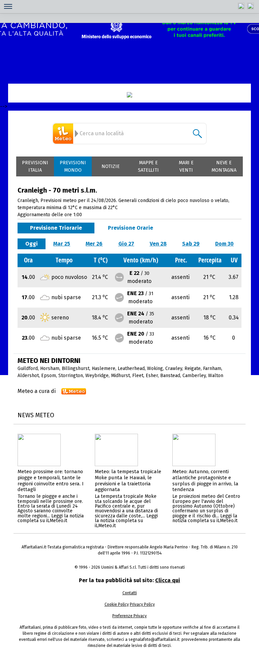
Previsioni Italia (35, 166)
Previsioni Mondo (73, 166)
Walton (215, 375)
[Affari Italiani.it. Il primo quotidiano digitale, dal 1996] (129, 94)
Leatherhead (131, 368)
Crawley (173, 368)
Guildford (28, 368)
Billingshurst (75, 368)
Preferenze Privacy (129, 616)
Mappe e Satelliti (148, 166)
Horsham (49, 368)
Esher (152, 375)
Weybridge (97, 375)
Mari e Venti (186, 166)
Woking (155, 368)
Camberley (194, 375)
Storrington (70, 375)
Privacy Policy (142, 604)
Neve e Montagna (224, 166)
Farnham (212, 368)
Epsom (48, 375)
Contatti (129, 593)
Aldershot (28, 375)
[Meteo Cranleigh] (64, 133)
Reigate (192, 368)
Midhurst (120, 375)
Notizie (111, 166)
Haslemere (103, 368)
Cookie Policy (117, 604)
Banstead (170, 375)
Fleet (137, 375)
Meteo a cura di (37, 391)
